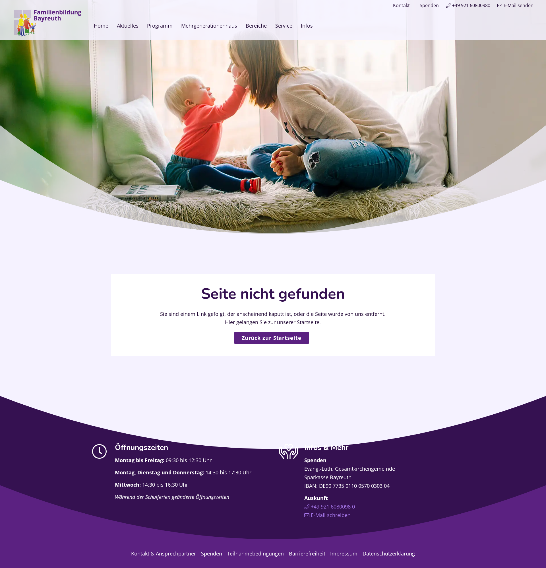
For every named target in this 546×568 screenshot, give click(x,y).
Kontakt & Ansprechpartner (163, 553)
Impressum (343, 553)
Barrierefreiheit (307, 553)
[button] (317, 25)
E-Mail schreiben (331, 515)
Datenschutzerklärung (389, 553)
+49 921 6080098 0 (333, 506)
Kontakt (401, 5)
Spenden (429, 5)
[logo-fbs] (47, 23)
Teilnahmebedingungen (255, 553)
